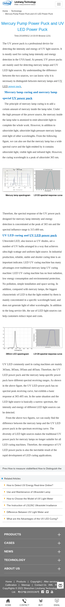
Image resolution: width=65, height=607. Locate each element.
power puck (14, 86)
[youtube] (52, 592)
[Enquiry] (60, 585)
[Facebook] (43, 592)
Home (5, 11)
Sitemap (25, 585)
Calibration (11, 585)
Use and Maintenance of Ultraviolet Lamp (28, 492)
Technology (16, 11)
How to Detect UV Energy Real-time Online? (30, 485)
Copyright (35, 581)
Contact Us (40, 585)
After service (50, 581)
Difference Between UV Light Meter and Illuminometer (27, 513)
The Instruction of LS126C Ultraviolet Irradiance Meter (32, 506)
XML (50, 585)
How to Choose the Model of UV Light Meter (30, 498)
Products (21, 581)
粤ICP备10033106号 (28, 592)
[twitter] (47, 592)
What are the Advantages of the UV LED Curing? (32, 518)
